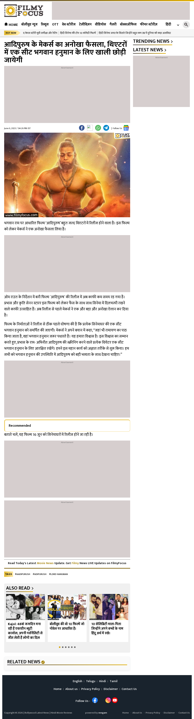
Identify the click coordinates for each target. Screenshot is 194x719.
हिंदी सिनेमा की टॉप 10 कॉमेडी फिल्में (78, 33)
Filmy (76, 563)
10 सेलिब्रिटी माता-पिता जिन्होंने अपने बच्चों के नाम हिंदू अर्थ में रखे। (107, 628)
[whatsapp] (98, 128)
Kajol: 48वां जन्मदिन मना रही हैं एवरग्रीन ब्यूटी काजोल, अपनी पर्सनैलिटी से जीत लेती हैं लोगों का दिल (25, 631)
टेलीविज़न (85, 24)
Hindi (102, 681)
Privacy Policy (90, 689)
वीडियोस (100, 24)
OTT (55, 24)
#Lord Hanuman (58, 574)
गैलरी (113, 24)
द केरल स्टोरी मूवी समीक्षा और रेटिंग (40, 33)
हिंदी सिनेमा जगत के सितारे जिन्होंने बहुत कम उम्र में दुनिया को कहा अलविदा (135, 33)
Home (13, 25)
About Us (137, 713)
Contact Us (129, 689)
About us (71, 689)
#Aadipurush (22, 574)
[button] (59, 647)
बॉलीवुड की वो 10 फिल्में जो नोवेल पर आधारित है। (67, 626)
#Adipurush (39, 574)
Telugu (90, 681)
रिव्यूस (45, 24)
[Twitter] (90, 128)
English (77, 681)
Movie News (45, 563)
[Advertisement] (121, 10)
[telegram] (106, 128)
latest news (148, 50)
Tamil (113, 681)
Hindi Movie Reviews (61, 713)
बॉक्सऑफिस (128, 24)
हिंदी (168, 24)
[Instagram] (108, 700)
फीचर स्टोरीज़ (148, 24)
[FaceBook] (82, 128)
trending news (151, 41)
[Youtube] (115, 700)
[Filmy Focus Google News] (126, 128)
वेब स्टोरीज (69, 24)
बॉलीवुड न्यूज (29, 24)
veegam (102, 713)
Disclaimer (111, 689)
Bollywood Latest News (37, 713)
